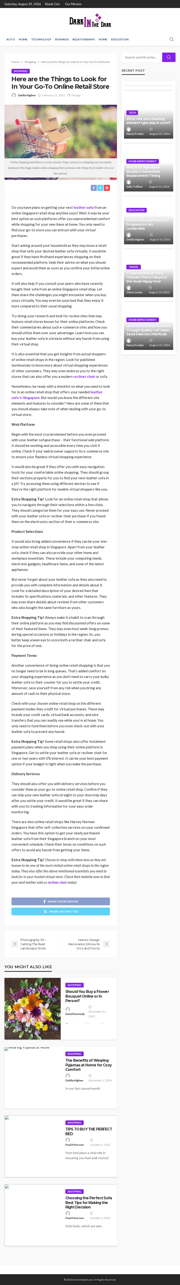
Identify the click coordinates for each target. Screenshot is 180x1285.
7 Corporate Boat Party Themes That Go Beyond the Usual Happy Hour (146, 277)
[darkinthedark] (90, 20)
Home (23, 39)
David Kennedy (75, 1014)
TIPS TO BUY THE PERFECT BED (88, 1131)
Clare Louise (134, 292)
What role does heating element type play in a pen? (148, 121)
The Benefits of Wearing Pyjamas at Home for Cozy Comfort (88, 1065)
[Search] (172, 39)
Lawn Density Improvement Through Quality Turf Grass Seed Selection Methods (148, 330)
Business (62, 39)
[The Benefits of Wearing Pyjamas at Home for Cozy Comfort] (26, 1049)
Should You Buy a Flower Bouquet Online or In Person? (87, 996)
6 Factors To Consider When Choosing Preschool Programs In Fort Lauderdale (147, 222)
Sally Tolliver (134, 186)
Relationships (83, 39)
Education (119, 39)
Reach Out (52, 4)
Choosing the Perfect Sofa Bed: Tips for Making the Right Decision (88, 1202)
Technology (41, 39)
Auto (10, 39)
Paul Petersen (74, 1144)
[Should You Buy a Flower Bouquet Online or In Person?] (32, 1009)
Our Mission (73, 4)
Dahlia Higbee (27, 95)
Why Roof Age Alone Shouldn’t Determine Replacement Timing (143, 172)
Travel (134, 266)
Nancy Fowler (135, 133)
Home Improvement (143, 161)
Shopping (20, 71)
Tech (132, 112)
